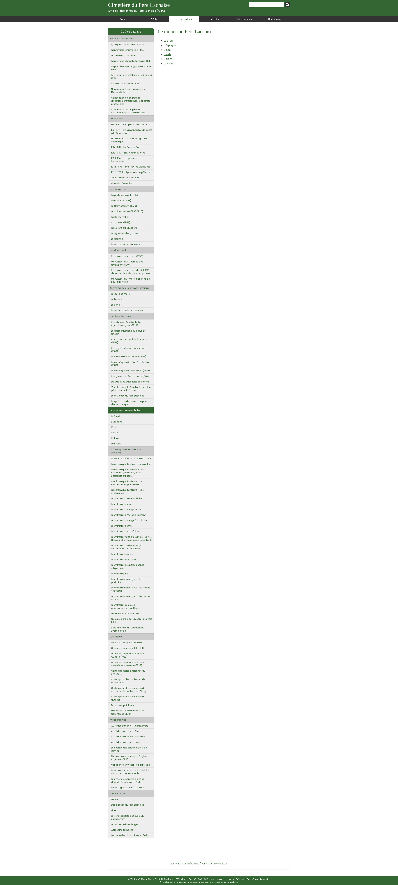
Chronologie (116, 118)
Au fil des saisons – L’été (125, 731)
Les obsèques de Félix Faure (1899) (130, 370)
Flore (113, 810)
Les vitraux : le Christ (122, 525)
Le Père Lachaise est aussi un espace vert (127, 817)
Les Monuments (118, 250)
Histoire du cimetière (121, 38)
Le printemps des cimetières (127, 310)
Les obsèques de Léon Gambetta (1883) (130, 364)
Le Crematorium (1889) (124, 206)
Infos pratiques (244, 19)
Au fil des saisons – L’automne (128, 736)
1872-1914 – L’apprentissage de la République (129, 140)
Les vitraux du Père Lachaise (126, 498)
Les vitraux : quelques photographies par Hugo (125, 606)
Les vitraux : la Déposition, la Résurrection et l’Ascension (126, 547)
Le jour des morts (121, 293)
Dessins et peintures (122, 705)
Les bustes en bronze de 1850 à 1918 (131, 458)
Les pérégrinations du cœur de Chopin (128, 332)
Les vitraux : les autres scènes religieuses (127, 566)
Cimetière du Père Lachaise (139, 7)
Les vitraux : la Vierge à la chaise (129, 520)
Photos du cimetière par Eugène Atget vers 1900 (129, 758)
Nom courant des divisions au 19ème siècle (128, 90)
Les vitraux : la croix (121, 504)
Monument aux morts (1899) (127, 256)
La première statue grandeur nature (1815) (131, 68)
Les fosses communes (124, 55)
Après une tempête (122, 829)
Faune (114, 799)
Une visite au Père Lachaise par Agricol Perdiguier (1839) (128, 324)
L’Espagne (170, 45)
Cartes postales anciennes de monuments (128, 681)
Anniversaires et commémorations (129, 288)
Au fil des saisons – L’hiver (125, 742)
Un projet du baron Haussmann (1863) (128, 350)
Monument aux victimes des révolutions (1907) (127, 263)
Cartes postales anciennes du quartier (128, 698)
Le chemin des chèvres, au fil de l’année (129, 749)
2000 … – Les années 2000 (125, 177)
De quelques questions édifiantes (130, 381)
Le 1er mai (116, 299)
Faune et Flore (117, 793)
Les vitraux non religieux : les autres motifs (130, 598)
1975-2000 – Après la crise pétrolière (131, 172)
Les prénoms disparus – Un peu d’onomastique (129, 403)
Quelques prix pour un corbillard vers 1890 (131, 620)
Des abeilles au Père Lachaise (127, 804)
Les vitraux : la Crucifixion (125, 531)
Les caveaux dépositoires (125, 244)
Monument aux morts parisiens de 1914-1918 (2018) (130, 280)
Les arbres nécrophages (125, 824)
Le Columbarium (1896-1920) (127, 211)
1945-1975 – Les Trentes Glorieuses (130, 166)
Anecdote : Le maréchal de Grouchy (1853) (131, 341)
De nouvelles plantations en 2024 (129, 835)
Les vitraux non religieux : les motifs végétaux (130, 589)
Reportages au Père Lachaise (127, 787)
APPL (153, 19)
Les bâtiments (118, 189)
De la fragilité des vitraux (125, 613)
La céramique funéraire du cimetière (131, 464)
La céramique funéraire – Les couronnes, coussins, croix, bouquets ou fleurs (127, 472)
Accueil (123, 19)
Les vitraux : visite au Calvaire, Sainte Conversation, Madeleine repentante (131, 538)
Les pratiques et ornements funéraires (125, 451)
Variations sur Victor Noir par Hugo (130, 764)
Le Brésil (169, 40)
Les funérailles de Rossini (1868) (128, 356)
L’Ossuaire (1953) (120, 222)
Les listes (214, 19)
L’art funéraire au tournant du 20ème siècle (127, 629)
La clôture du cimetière (124, 227)
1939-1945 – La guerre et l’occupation (124, 160)
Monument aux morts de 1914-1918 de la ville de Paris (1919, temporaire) (131, 272)
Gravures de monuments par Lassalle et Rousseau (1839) (127, 664)
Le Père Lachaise (183, 19)
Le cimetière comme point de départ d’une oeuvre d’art (127, 780)
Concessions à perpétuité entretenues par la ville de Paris (128, 111)
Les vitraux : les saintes (124, 559)
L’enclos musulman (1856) (126, 83)
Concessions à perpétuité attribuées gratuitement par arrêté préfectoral (130, 101)
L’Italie (167, 54)
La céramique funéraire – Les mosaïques (127, 491)
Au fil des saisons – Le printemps (129, 725)
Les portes (117, 238)
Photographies (118, 719)
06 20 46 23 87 (201, 879)
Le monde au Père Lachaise (125, 410)
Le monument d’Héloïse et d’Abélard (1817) (131, 76)
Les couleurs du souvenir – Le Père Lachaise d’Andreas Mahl (130, 772)
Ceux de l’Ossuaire (121, 183)
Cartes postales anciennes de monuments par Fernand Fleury (128, 690)
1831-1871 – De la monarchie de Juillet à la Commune (131, 131)
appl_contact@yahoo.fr (222, 879)
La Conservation (120, 217)
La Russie (169, 63)
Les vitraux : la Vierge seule (126, 509)
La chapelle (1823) (121, 200)
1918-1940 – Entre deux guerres (128, 152)
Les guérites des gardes (124, 233)
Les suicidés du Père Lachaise (127, 395)
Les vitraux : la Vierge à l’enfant (128, 515)
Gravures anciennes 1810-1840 (127, 648)
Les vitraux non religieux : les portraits (126, 581)
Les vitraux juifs (119, 573)
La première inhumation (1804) (128, 50)
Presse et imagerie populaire (127, 642)
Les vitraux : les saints (123, 554)
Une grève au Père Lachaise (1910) (130, 376)
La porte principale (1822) (125, 195)
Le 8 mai (115, 304)
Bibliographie (275, 19)
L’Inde (167, 50)
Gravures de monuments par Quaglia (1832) (127, 655)
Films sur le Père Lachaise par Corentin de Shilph (127, 712)
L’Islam (168, 59)
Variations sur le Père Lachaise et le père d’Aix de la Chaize (131, 389)
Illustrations (116, 636)
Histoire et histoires (120, 316)
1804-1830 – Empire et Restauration (130, 124)
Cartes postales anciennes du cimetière (128, 672)
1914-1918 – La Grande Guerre (127, 147)
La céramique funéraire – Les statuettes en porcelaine (127, 483)
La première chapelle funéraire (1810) (131, 61)
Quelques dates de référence (127, 44)
